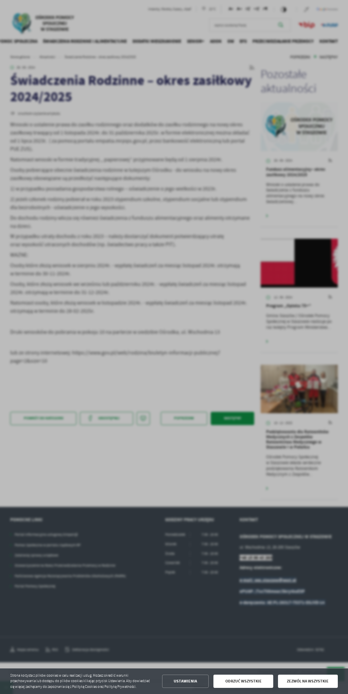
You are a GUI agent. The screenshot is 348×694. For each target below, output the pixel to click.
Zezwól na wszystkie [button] (308, 681)
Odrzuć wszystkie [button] (243, 681)
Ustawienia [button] (185, 681)
